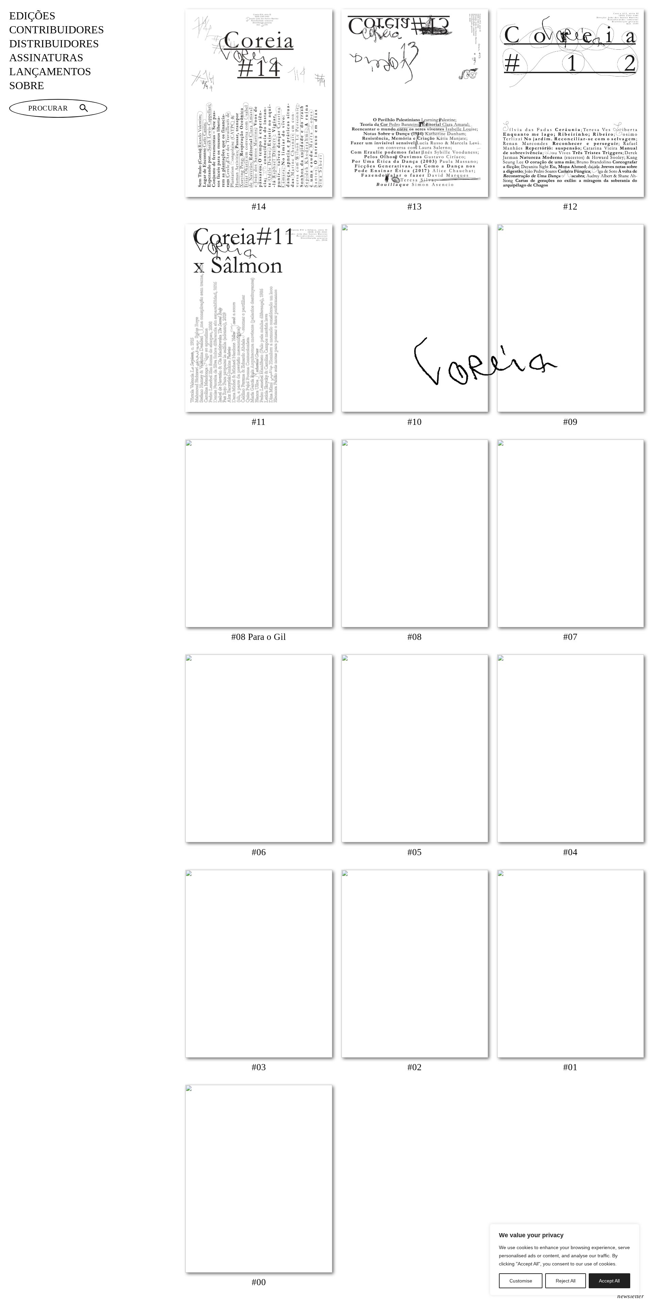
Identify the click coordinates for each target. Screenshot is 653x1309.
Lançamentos (50, 72)
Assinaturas (46, 58)
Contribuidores (56, 30)
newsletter (630, 1296)
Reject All (565, 1280)
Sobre (26, 86)
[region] (564, 1259)
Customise (520, 1280)
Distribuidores (54, 44)
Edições (32, 16)
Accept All (609, 1280)
